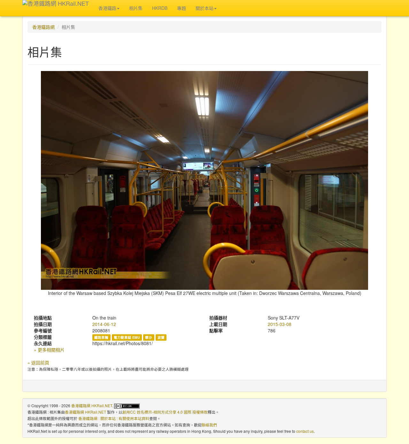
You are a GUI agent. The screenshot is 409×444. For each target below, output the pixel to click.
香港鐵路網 (43, 27)
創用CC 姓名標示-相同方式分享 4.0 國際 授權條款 (165, 412)
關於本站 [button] (204, 8)
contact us (305, 431)
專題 (181, 8)
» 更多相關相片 (49, 349)
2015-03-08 (279, 324)
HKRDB (159, 8)
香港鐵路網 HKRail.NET (91, 405)
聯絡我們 (209, 424)
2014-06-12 (104, 324)
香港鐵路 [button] (107, 8)
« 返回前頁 (38, 362)
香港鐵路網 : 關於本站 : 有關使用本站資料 (113, 418)
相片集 (136, 8)
